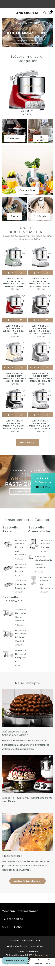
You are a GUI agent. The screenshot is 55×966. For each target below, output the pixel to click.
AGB (38, 940)
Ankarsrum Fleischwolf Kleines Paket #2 (20, 615)
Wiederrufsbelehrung (17, 946)
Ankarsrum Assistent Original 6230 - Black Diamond (14, 425)
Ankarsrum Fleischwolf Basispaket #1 (20, 655)
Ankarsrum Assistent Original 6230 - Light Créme (14, 377)
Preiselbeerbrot (12, 855)
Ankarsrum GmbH (41, 955)
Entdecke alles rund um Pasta (27, 491)
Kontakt (15, 940)
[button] (43, 483)
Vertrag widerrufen (15, 960)
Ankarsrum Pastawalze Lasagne (20, 567)
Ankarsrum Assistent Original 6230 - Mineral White (40, 282)
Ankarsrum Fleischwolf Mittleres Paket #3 (20, 635)
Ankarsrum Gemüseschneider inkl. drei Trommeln (44, 562)
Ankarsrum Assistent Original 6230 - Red (14, 330)
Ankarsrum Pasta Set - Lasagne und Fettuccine (20, 547)
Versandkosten (38, 946)
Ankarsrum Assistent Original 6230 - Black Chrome (40, 330)
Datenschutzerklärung (27, 951)
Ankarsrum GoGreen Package (46, 543)
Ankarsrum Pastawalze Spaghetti (20, 584)
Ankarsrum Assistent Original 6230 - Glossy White (40, 425)
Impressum (27, 940)
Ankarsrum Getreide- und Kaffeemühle (46, 582)
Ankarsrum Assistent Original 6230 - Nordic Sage (14, 282)
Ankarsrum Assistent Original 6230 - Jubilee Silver (40, 377)
